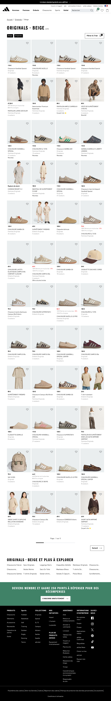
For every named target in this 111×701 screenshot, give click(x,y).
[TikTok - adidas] (97, 642)
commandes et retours (74, 6)
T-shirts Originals (30, 574)
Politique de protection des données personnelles (76, 691)
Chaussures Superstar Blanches (93, 570)
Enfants (36, 10)
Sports (57, 10)
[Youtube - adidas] (97, 648)
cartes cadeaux (87, 6)
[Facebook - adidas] (97, 618)
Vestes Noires (28, 569)
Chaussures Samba (14, 574)
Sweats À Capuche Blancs (63, 574)
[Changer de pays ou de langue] (106, 6)
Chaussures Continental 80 (12, 570)
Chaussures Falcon (14, 565)
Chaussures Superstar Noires (95, 565)
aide (65, 6)
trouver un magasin (56, 6)
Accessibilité (98, 691)
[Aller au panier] (107, 10)
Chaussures (47, 10)
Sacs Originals (28, 565)
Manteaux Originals (80, 565)
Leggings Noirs (46, 565)
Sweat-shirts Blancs (45, 574)
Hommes (15, 10)
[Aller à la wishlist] (102, 10)
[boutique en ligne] (6, 9)
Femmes (26, 10)
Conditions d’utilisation (55, 696)
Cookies (40, 691)
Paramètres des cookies (16, 691)
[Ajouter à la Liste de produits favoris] (27, 43)
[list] (46, 36)
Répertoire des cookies (52, 691)
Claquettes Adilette (63, 565)
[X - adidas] (97, 630)
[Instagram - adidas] (97, 624)
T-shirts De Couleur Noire (78, 570)
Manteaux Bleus (62, 569)
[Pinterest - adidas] (97, 636)
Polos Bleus (77, 574)
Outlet (66, 10)
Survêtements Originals (94, 574)
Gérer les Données (31, 691)
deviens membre (98, 6)
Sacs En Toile (45, 569)
